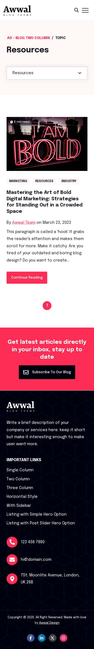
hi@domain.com (36, 560)
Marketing (18, 181)
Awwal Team (23, 223)
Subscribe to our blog (51, 372)
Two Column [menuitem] (18, 479)
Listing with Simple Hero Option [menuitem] (37, 514)
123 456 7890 (33, 542)
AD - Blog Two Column (28, 38)
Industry (69, 181)
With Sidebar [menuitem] (19, 506)
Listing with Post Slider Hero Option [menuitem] (41, 523)
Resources (44, 181)
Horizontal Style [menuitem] (22, 497)
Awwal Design (49, 622)
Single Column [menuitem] (20, 470)
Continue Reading (27, 278)
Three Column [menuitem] (20, 488)
